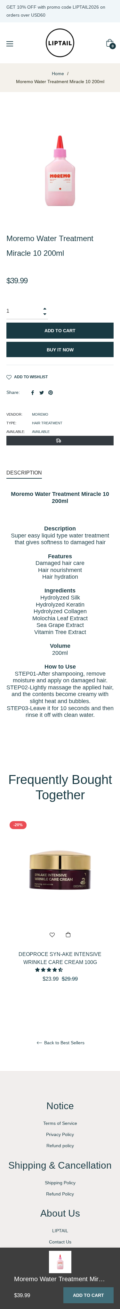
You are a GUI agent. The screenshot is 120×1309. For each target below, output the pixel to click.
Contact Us (60, 1241)
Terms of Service (60, 1123)
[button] (49, 969)
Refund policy (60, 1145)
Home (58, 73)
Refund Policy (60, 1193)
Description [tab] (24, 472)
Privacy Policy (60, 1134)
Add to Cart (88, 1295)
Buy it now (60, 349)
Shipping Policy (60, 1182)
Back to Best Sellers (63, 1042)
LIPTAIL (60, 1230)
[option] (60, 911)
